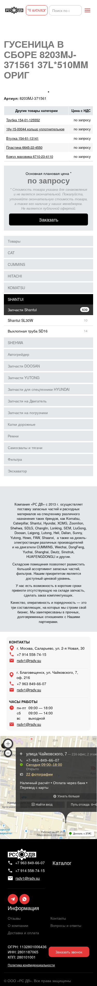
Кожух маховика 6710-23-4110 (29, 156)
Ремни (13, 435)
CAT (11, 252)
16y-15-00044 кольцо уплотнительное (35, 128)
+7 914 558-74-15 (31, 654)
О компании (18, 925)
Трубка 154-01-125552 (23, 119)
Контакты (58, 918)
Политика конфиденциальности (31, 965)
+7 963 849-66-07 (31, 683)
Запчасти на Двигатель (27, 400)
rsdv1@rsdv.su (29, 660)
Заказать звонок (68, 951)
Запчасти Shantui (22, 309)
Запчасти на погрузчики (28, 412)
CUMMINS (16, 264)
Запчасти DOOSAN (24, 365)
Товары (14, 241)
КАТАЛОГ (39, 10)
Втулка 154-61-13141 (22, 138)
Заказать (48, 219)
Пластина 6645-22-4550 (24, 147)
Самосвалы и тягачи (25, 447)
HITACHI (15, 276)
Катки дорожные (21, 424)
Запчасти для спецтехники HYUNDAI (39, 389)
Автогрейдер (18, 354)
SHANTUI (16, 299)
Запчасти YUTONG (24, 377)
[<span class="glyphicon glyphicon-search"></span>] (77, 10)
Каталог (62, 863)
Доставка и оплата (23, 932)
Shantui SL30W (20, 320)
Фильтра (15, 459)
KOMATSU (16, 287)
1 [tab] (48, 91)
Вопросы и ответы (65, 925)
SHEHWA (15, 342)
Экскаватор (17, 470)
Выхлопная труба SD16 (28, 331)
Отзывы (14, 918)
